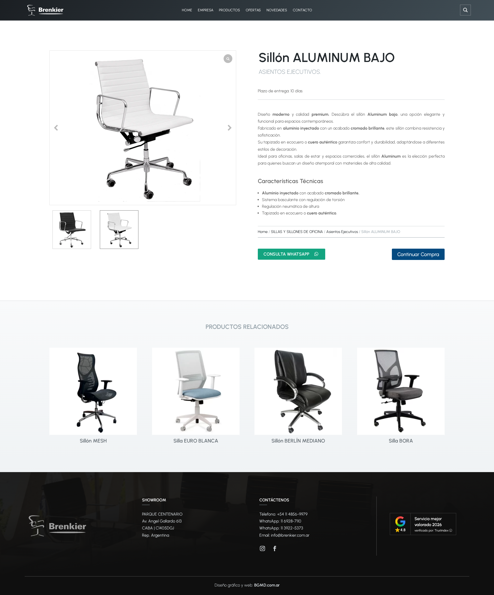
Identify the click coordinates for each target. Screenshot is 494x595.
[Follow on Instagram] (262, 548)
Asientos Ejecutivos (289, 71)
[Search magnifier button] (465, 10)
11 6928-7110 (291, 521)
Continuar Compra (418, 254)
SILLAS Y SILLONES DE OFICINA (297, 231)
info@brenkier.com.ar (290, 535)
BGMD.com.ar (267, 585)
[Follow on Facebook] (275, 548)
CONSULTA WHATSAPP (286, 254)
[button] (230, 128)
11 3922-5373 (292, 528)
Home (263, 231)
